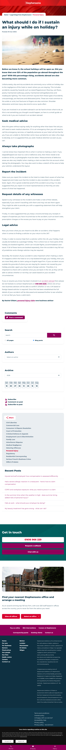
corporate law (43, 661)
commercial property (43, 664)
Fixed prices (6, 650)
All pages (10, 340)
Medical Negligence (13, 445)
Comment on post (15, 402)
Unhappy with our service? (43, 718)
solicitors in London (49, 645)
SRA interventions (29, 628)
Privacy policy (39, 722)
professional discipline (44, 659)
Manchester (24, 645)
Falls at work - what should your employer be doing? (25, 503)
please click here (23, 736)
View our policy (58, 702)
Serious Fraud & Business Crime (18, 459)
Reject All (21, 741)
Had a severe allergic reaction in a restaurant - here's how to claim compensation (30, 483)
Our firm (5, 655)
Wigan (22, 650)
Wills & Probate (12, 462)
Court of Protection (13, 431)
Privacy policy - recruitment (43, 725)
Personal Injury (38, 15)
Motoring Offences (13, 448)
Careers (5, 659)
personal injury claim (26, 301)
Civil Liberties (11, 422)
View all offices (11, 616)
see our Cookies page (56, 735)
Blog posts (39, 340)
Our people (6, 652)
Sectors (5, 648)
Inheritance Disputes (14, 442)
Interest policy (39, 715)
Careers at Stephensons (47, 628)
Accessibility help (40, 720)
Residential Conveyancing (16, 456)
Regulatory (10, 453)
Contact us (49, 632)
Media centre (7, 657)
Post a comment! (16, 317)
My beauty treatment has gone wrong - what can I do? (25, 508)
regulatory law (51, 661)
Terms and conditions (41, 713)
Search (8, 330)
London (22, 643)
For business (6, 645)
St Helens (23, 648)
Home (6, 15)
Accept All (8, 741)
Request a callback (33, 546)
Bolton (22, 641)
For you (5, 643)
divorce (42, 657)
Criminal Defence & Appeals (17, 434)
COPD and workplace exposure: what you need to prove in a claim (30, 490)
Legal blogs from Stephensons (20, 15)
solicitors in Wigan (49, 648)
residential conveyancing (53, 657)
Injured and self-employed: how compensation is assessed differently (31, 476)
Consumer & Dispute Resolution (18, 428)
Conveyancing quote (20, 632)
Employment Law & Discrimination (19, 437)
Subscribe (12, 399)
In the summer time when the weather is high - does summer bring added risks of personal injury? (31, 496)
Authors (9, 352)
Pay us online (15, 628)
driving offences (45, 655)
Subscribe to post (15, 404)
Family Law (10, 439)
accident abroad (48, 281)
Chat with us (33, 552)
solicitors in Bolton (47, 643)
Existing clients (36, 632)
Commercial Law (12, 425)
